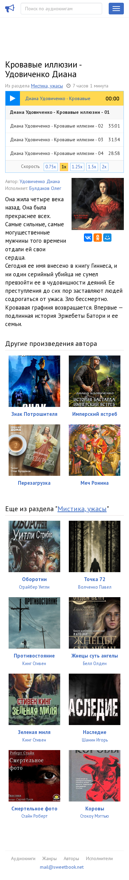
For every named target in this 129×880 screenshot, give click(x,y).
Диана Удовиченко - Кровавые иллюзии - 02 (65, 126)
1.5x (92, 167)
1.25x (77, 167)
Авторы (71, 858)
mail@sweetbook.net (62, 867)
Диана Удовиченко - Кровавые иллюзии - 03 (65, 139)
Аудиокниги (23, 858)
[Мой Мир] (107, 237)
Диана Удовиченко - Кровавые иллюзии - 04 (65, 153)
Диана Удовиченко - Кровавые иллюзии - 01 (65, 114)
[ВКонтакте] (88, 237)
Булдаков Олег (45, 188)
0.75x (50, 167)
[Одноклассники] (98, 237)
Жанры (49, 858)
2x (104, 167)
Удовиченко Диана (40, 181)
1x (64, 167)
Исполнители (99, 858)
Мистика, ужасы (47, 86)
